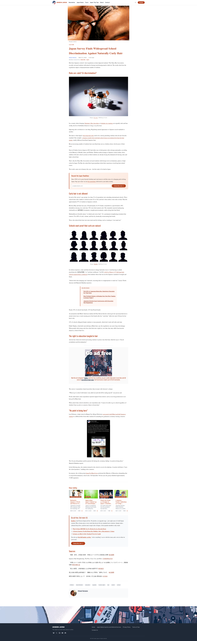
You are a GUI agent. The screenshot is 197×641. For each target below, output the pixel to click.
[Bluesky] (53, 633)
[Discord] (65, 633)
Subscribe (82, 59)
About (102, 2)
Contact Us (95, 630)
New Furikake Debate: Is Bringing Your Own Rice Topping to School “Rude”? (99, 297)
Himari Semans (73, 57)
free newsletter (92, 181)
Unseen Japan (58, 627)
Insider (141, 2)
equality (94, 584)
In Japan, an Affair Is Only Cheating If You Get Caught (87, 534)
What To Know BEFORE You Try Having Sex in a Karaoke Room (89, 529)
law (108, 584)
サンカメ (96, 117)
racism (113, 584)
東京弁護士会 (76, 565)
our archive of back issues (88, 380)
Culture (71, 44)
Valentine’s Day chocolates (91, 123)
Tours (86, 2)
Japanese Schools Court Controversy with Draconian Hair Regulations (98, 301)
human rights (102, 584)
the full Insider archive (84, 537)
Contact (107, 2)
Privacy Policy (126, 627)
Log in (87, 59)
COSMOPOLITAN (108, 558)
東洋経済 (101, 568)
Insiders (86, 378)
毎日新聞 (111, 555)
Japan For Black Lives (92, 473)
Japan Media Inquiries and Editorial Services (109, 627)
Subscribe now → (119, 186)
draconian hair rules (88, 135)
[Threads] (59, 633)
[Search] (135, 2)
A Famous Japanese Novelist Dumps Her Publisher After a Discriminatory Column (93, 531)
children (72, 584)
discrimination (79, 584)
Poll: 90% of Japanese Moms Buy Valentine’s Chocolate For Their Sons (99, 292)
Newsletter (72, 2)
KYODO (105, 576)
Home (93, 627)
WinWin (96, 264)
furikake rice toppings (107, 123)
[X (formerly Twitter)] (56, 633)
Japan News (80, 2)
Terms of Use (136, 627)
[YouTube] (62, 633)
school (118, 584)
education (87, 584)
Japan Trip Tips (94, 2)
